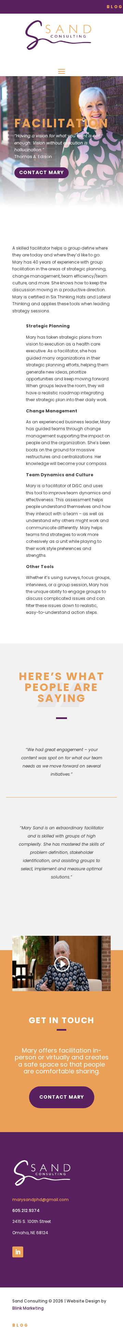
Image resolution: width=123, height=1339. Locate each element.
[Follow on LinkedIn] (17, 1251)
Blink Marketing (28, 1308)
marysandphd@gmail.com (40, 1199)
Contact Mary (41, 172)
